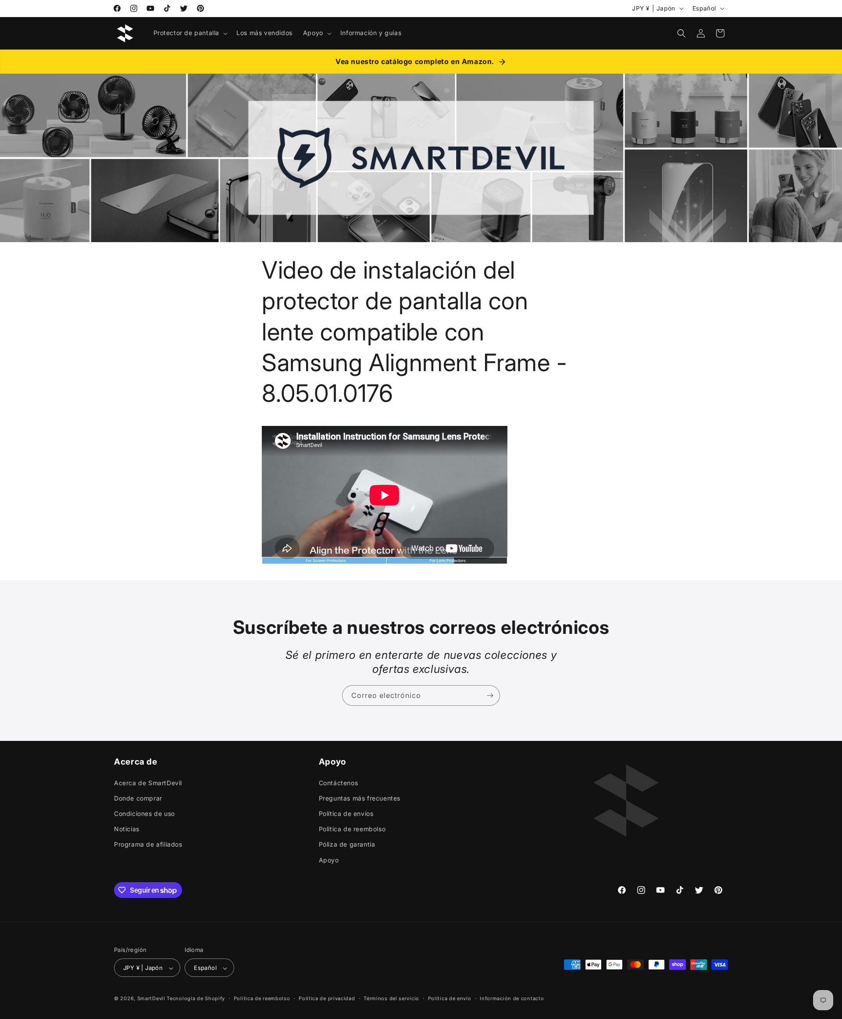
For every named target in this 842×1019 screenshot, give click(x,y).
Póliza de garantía (347, 844)
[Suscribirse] (489, 695)
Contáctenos (338, 782)
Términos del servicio (391, 998)
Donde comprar (138, 797)
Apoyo (329, 859)
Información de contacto (512, 998)
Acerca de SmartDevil (148, 782)
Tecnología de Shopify (196, 999)
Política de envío (449, 998)
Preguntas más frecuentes (359, 797)
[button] (190, 33)
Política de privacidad (327, 998)
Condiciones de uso (144, 813)
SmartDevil (151, 999)
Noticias (126, 829)
